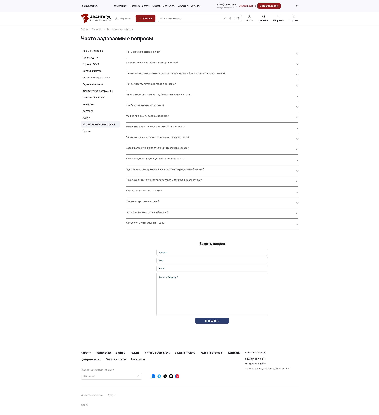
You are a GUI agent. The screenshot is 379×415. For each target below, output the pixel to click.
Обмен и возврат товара (96, 77)
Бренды (121, 352)
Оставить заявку (269, 6)
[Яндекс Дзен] (165, 376)
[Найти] (238, 18)
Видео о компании (93, 84)
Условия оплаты (185, 352)
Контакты (88, 104)
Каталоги (88, 111)
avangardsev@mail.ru (226, 8)
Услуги (86, 117)
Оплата (87, 131)
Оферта (112, 395)
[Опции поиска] (224, 18)
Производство (91, 57)
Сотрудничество (92, 71)
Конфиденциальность (92, 395)
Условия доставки (211, 352)
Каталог (86, 352)
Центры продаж (91, 359)
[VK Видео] (177, 376)
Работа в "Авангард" (94, 97)
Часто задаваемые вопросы (99, 124)
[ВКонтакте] (153, 376)
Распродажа (103, 352)
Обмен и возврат (116, 359)
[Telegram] (159, 376)
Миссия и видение (93, 51)
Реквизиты (138, 359)
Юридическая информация (98, 91)
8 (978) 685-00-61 (226, 4)
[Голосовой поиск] (231, 18)
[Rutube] (171, 376)
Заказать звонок (247, 6)
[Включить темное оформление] (297, 6)
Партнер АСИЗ (91, 64)
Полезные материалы (156, 352)
